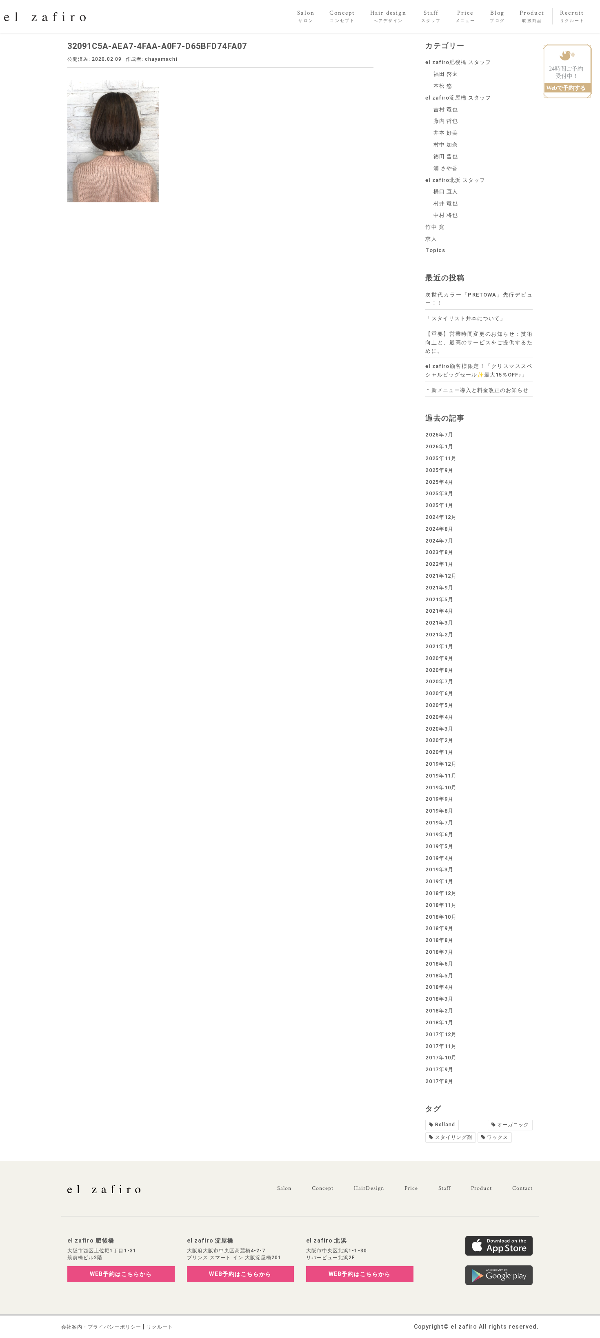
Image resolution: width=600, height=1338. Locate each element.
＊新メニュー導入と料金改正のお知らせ (477, 390)
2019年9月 (439, 799)
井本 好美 (445, 133)
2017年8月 (439, 1081)
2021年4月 (439, 611)
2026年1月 (439, 446)
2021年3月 (439, 623)
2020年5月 (439, 705)
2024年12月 (440, 517)
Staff (444, 1188)
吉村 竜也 (445, 109)
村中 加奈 (445, 145)
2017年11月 (440, 1046)
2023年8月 (439, 552)
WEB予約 (121, 1274)
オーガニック (513, 1125)
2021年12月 (440, 576)
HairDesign (369, 1188)
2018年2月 (439, 1011)
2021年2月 (439, 634)
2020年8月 (439, 670)
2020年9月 (439, 658)
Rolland (445, 1125)
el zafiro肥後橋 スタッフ (458, 62)
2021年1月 (439, 646)
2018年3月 (439, 999)
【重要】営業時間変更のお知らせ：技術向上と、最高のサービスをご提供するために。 (479, 342)
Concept (322, 1188)
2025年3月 (439, 493)
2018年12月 (440, 893)
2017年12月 (440, 1034)
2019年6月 (439, 834)
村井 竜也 (445, 203)
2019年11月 (440, 776)
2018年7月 (439, 952)
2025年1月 (439, 505)
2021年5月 (439, 599)
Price (411, 1188)
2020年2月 (439, 740)
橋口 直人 (445, 191)
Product (481, 1188)
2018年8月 (439, 940)
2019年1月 (439, 881)
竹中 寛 (434, 227)
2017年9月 (439, 1069)
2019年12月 (440, 764)
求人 (431, 239)
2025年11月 (440, 458)
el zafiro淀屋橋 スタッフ (458, 98)
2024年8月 (439, 529)
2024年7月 (439, 541)
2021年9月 (439, 588)
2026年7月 (439, 435)
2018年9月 (439, 928)
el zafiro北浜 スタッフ (455, 180)
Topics (435, 250)
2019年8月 (439, 811)
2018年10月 (440, 917)
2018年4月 (439, 987)
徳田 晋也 (445, 156)
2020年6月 (439, 693)
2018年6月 (439, 964)
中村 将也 (445, 215)
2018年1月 (439, 1022)
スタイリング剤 (453, 1137)
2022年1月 (439, 564)
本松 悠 (442, 86)
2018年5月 (439, 975)
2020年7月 (439, 681)
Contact (522, 1188)
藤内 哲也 (445, 121)
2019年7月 (439, 823)
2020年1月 (439, 752)
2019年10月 (440, 787)
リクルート (160, 1327)
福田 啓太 (445, 74)
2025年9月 (439, 470)
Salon (284, 1188)
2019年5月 (439, 846)
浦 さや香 (445, 168)
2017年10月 (440, 1057)
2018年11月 (440, 905)
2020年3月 (439, 729)
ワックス (497, 1137)
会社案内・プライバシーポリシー (101, 1327)
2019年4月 (439, 858)
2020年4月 (439, 717)
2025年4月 (439, 482)
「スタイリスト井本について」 (465, 318)
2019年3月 (439, 869)
